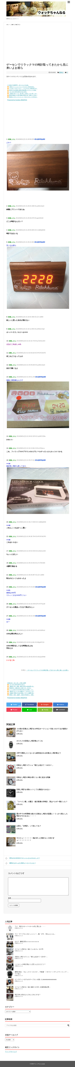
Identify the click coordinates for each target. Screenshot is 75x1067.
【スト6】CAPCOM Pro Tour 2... (17, 684)
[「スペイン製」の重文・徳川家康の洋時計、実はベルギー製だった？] (11, 805)
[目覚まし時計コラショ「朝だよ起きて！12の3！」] (11, 768)
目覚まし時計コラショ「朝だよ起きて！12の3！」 (35, 765)
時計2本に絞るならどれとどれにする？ (28, 994)
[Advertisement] (37, 45)
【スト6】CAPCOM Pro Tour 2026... (18, 92)
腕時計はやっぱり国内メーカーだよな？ (22, 863)
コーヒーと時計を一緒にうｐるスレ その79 (29, 949)
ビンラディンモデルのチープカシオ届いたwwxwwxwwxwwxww (36, 979)
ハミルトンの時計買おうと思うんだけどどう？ (30, 964)
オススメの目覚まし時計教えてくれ (29, 741)
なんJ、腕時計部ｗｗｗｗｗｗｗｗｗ (27, 941)
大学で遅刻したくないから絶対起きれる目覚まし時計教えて (38, 753)
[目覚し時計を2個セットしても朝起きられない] (11, 793)
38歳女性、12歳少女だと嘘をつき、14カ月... (20, 688)
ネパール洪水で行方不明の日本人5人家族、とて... (21, 689)
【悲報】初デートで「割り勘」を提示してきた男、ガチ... (23, 93)
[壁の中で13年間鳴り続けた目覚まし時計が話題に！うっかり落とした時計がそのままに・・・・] (11, 817)
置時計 (61, 72)
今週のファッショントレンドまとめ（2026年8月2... (22, 86)
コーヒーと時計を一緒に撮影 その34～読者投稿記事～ (32, 987)
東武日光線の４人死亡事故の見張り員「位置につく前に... (23, 95)
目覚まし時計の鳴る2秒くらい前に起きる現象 (33, 777)
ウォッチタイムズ (11, 1051)
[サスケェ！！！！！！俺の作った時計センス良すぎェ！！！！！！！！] (11, 841)
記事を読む (19, 733)
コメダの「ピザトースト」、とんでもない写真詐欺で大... (23, 88)
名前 (9, 898)
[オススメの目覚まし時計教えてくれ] (11, 744)
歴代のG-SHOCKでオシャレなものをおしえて (24, 858)
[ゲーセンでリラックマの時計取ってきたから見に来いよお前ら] (60, 705)
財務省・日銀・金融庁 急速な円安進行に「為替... (21, 694)
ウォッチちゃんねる (39, 1064)
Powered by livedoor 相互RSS (17, 100)
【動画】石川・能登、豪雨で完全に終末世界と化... (21, 686)
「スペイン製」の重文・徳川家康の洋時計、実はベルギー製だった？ (42, 802)
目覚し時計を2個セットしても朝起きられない (33, 789)
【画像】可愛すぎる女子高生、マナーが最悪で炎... (21, 693)
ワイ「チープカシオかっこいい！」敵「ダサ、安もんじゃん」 (35, 934)
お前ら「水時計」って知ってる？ (28, 826)
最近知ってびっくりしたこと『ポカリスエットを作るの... (23, 97)
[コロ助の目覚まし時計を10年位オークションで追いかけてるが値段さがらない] (11, 732)
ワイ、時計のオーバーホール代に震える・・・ (30, 926)
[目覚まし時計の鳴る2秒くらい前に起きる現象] (11, 781)
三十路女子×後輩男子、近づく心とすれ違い (18, 85)
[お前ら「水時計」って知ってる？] (11, 829)
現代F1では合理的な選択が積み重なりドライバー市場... (22, 90)
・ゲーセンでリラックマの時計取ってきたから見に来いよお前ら (47, 670)
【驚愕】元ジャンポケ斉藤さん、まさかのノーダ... (21, 691)
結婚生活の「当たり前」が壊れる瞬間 (16, 683)
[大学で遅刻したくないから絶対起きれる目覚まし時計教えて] (11, 756)
